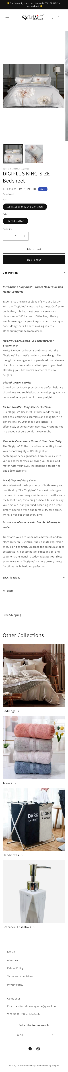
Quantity (7, 229)
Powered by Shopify (49, 1065)
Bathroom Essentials (17, 927)
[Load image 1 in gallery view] (13, 153)
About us (12, 960)
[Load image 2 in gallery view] (34, 153)
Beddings (9, 711)
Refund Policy (15, 968)
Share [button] (10, 590)
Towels (7, 783)
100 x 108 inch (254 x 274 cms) (25, 206)
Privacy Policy (15, 984)
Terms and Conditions (20, 976)
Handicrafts (11, 855)
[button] (7, 17)
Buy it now (34, 259)
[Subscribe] (52, 1035)
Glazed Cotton (15, 221)
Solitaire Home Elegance (28, 1065)
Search (11, 951)
